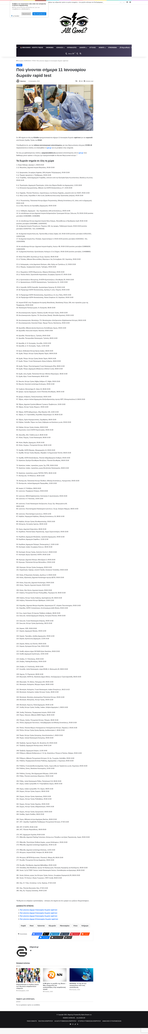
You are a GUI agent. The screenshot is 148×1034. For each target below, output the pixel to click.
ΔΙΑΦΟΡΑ (82, 47)
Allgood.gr (23, 81)
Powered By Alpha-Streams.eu (83, 1014)
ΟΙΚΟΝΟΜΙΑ (49, 47)
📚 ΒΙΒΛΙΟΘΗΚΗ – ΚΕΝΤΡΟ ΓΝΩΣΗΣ (31, 47)
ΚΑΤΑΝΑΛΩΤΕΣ (72, 47)
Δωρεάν (53, 926)
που (75, 926)
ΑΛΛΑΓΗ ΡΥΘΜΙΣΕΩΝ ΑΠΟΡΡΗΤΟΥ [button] (65, 1021)
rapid (24, 926)
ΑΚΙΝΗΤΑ (101, 47)
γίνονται (41, 926)
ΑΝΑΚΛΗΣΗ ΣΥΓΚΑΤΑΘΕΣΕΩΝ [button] (111, 1021)
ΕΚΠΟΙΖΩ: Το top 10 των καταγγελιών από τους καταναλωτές (78, 985)
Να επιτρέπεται (39, 14)
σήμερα (85, 926)
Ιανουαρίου (65, 926)
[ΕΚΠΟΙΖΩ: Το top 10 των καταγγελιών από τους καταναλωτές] (81, 974)
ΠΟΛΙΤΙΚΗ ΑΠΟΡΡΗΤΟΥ (45, 1021)
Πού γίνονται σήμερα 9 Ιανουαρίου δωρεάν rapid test (38, 916)
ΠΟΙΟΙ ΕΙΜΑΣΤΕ (32, 1021)
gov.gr (49, 148)
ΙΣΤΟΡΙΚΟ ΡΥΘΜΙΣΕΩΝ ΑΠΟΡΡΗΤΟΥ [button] (89, 1021)
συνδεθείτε (37, 1005)
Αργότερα (26, 14)
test (32, 926)
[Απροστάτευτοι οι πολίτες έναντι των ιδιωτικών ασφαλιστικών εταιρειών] (28, 975)
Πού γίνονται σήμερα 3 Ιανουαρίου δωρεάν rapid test (38, 910)
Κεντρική (20, 60)
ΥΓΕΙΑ (34, 60)
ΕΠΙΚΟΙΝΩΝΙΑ (112, 47)
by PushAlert (16, 16)
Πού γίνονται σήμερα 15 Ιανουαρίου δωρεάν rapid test (39, 919)
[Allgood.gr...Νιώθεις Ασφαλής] (74, 24)
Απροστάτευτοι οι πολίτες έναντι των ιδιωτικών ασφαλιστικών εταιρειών (27, 986)
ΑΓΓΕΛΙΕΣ (92, 47)
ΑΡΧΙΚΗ (14, 47)
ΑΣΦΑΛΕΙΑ (59, 47)
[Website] (30, 950)
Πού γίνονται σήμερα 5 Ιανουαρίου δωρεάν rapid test (38, 913)
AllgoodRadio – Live (127, 47)
